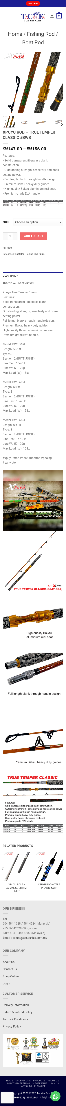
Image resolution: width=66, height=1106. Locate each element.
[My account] (52, 16)
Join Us (54, 1083)
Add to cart (33, 236)
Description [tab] (10, 275)
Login (6, 983)
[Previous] (8, 83)
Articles (26, 1086)
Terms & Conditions (15, 1019)
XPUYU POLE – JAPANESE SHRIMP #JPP (17, 887)
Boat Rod (33, 42)
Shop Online (11, 976)
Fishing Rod (41, 34)
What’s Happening (18, 1083)
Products (39, 1080)
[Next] (57, 83)
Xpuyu (42, 254)
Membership (39, 1083)
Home (15, 34)
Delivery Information (16, 1005)
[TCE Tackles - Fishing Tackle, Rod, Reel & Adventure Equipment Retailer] (33, 16)
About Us (8, 962)
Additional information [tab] (18, 283)
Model (6, 222)
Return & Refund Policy (17, 1012)
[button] (6, 15)
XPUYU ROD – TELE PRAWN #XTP (49, 886)
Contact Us (10, 969)
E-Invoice (40, 1086)
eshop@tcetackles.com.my (29, 938)
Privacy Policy (12, 1026)
